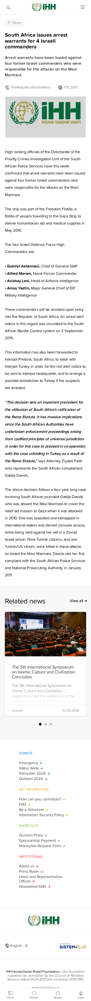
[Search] (8, 7)
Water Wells (29, 768)
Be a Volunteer (31, 809)
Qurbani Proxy (31, 835)
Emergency (28, 763)
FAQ (22, 804)
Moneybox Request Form (40, 846)
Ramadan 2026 (32, 773)
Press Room (29, 871)
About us (26, 866)
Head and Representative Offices (40, 878)
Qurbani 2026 (31, 778)
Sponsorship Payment (37, 840)
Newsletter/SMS (32, 886)
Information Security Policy (41, 815)
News (16, 22)
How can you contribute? (40, 799)
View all (76, 601)
